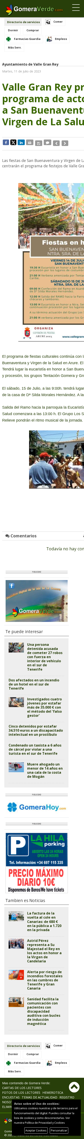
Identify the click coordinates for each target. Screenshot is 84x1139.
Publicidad (30, 1099)
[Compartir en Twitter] (13, 142)
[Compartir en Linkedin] (21, 142)
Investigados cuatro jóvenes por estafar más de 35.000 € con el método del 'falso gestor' (44, 704)
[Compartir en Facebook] (6, 142)
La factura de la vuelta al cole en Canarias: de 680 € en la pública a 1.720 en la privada (44, 918)
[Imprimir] (29, 142)
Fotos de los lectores (21, 1090)
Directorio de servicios (23, 22)
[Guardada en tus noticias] (38, 142)
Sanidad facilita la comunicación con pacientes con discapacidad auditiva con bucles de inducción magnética (43, 1008)
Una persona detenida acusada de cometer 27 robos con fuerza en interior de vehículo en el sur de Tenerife (44, 654)
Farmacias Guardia (27, 39)
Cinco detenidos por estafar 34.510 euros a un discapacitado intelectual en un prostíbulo (36, 727)
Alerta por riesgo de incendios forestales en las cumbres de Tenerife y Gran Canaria (44, 977)
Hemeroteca (52, 1090)
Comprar (32, 30)
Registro (66, 1094)
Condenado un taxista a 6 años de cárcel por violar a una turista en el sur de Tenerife (35, 746)
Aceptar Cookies (36, 1130)
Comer (58, 22)
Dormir (13, 30)
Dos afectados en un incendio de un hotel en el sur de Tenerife (34, 681)
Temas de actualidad (39, 1094)
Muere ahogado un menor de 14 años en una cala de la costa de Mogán (45, 767)
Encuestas (11, 1094)
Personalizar (59, 1130)
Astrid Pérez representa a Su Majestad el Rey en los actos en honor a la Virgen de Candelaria (44, 948)
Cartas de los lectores (22, 1085)
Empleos (61, 39)
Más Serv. (15, 47)
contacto (50, 1099)
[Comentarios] (47, 142)
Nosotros (10, 1099)
